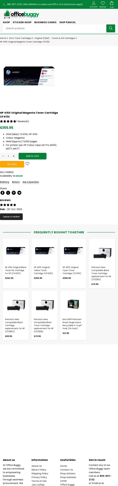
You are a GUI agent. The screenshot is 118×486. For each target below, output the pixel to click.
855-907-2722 (14, 4)
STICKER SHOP (22, 22)
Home (3, 38)
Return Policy (39, 469)
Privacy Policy (39, 477)
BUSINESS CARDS (45, 22)
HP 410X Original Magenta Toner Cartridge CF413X (25, 41)
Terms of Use (39, 481)
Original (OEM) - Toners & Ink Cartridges (55, 38)
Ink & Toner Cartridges (20, 38)
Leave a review (11, 216)
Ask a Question (31, 182)
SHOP (6, 22)
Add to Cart (32, 156)
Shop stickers (67, 473)
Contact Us (66, 469)
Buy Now (12, 164)
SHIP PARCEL (67, 22)
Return (16, 182)
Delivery (4, 182)
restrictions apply (73, 4)
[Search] (110, 28)
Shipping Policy (40, 473)
